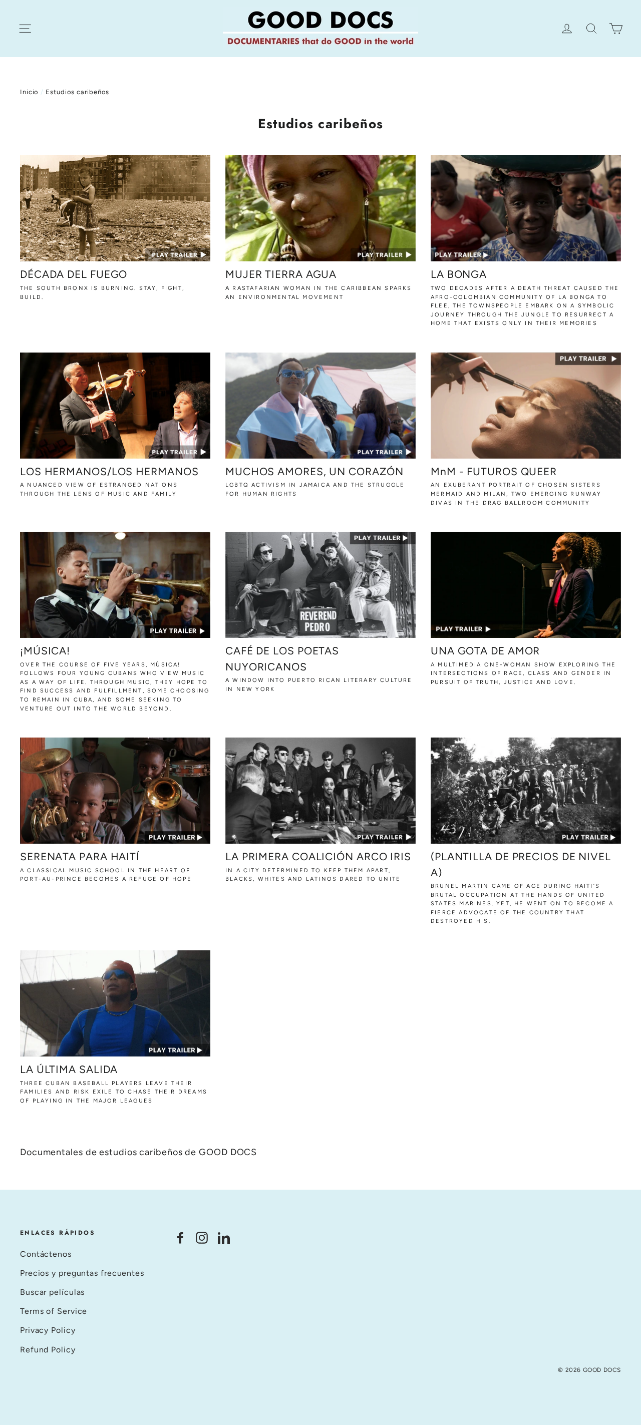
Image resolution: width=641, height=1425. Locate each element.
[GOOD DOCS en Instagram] (202, 1237)
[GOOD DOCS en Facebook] (180, 1237)
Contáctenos (46, 1254)
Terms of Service (53, 1311)
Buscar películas (52, 1292)
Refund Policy (48, 1349)
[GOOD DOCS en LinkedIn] (224, 1237)
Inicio (29, 92)
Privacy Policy (48, 1330)
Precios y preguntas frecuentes (82, 1273)
